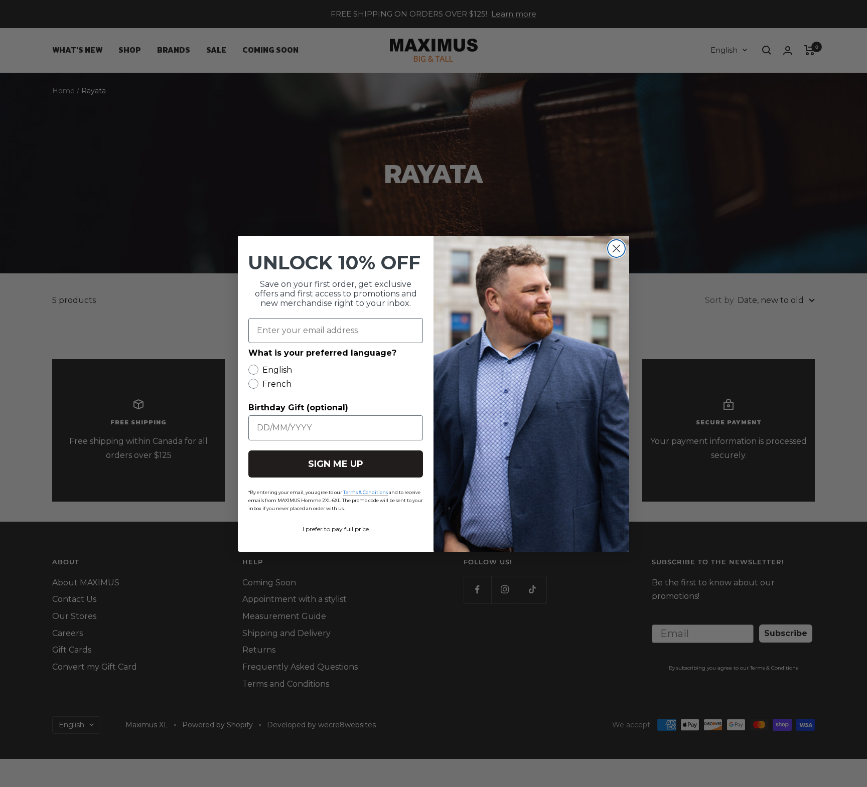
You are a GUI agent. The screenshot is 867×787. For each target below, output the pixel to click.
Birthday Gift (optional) (298, 407)
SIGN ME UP (335, 463)
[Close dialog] (616, 248)
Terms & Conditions (365, 492)
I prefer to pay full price (336, 529)
